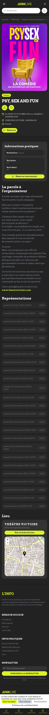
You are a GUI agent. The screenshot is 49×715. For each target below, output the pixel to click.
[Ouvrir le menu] (4, 4)
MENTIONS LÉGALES (11, 647)
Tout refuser (25, 702)
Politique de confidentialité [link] (25, 705)
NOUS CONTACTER (10, 644)
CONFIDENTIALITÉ (10, 651)
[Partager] (4, 107)
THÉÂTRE (15, 19)
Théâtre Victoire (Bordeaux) (33, 19)
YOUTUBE (6, 630)
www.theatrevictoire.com (16, 290)
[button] (24, 553)
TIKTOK (5, 627)
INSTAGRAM (7, 623)
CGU (4, 654)
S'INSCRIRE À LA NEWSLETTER (24, 673)
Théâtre (6, 95)
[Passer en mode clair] (45, 4)
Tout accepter (9, 702)
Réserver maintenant (26, 176)
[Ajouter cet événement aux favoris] (11, 107)
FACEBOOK (7, 620)
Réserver (11, 130)
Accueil (5, 19)
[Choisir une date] (44, 10)
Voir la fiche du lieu (24, 533)
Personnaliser (40, 702)
